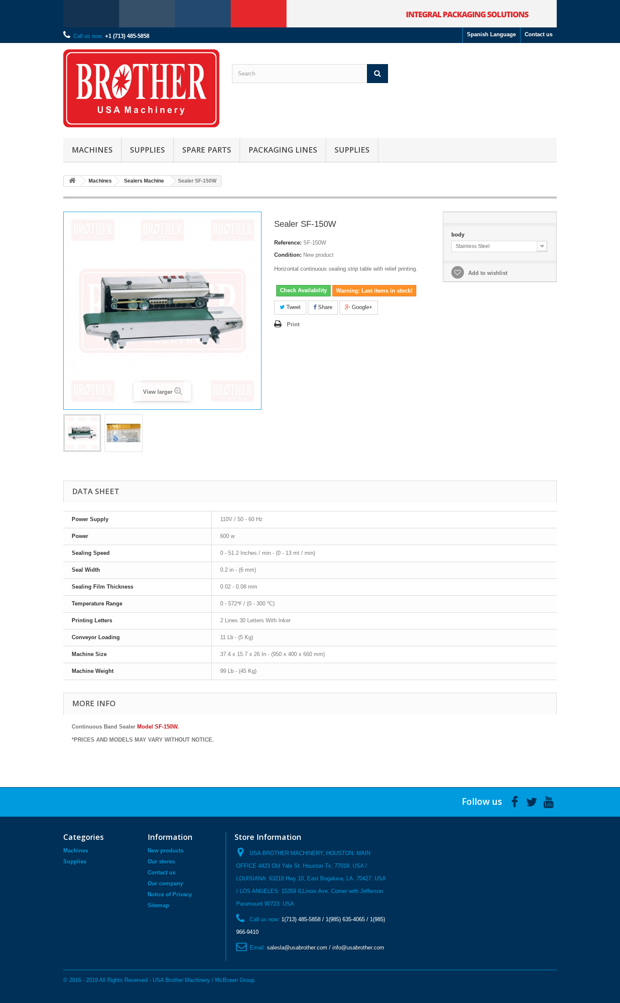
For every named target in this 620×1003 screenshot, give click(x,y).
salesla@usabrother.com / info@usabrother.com (325, 947)
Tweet (293, 307)
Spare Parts (206, 150)
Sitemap (158, 905)
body (458, 234)
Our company (165, 883)
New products (165, 850)
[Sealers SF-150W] (82, 433)
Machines (92, 150)
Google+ (361, 307)
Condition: (288, 255)
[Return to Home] (72, 181)
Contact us (539, 34)
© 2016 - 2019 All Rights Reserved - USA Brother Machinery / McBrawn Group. (159, 980)
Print (293, 324)
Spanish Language (491, 34)
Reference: (288, 242)
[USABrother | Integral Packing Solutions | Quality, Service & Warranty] (141, 88)
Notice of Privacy (170, 894)
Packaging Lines (282, 150)
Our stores (161, 861)
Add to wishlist (486, 273)
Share (324, 307)
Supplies (147, 150)
